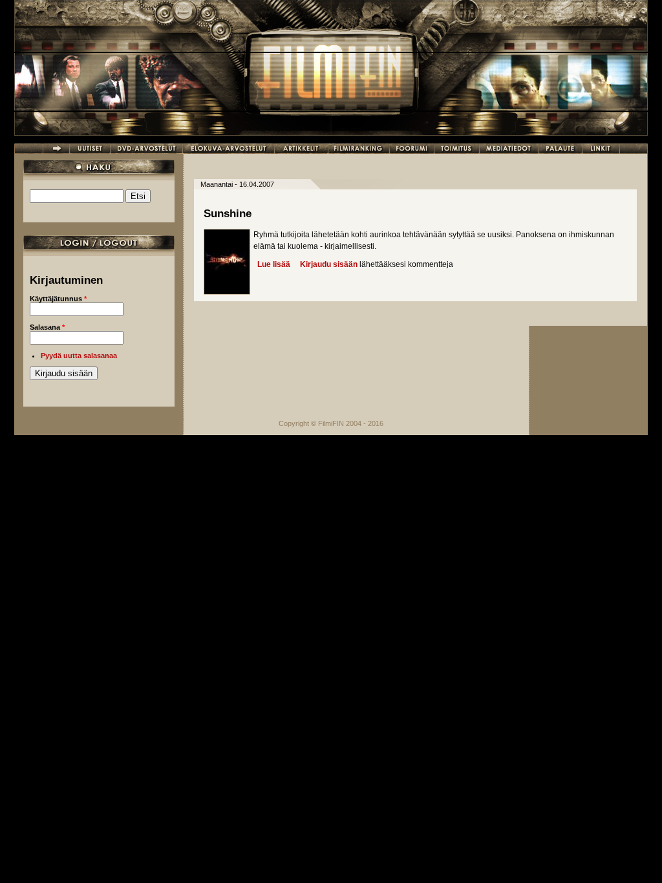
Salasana (47, 327)
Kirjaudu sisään (329, 264)
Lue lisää (273, 264)
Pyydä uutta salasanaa (79, 355)
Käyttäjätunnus (58, 299)
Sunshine (227, 213)
